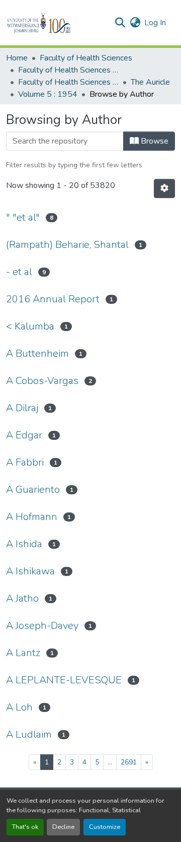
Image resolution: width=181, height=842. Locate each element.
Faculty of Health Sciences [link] (86, 57)
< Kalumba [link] (30, 326)
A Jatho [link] (22, 598)
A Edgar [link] (24, 435)
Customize (104, 826)
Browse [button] (153, 141)
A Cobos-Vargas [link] (42, 380)
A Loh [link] (19, 707)
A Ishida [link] (24, 544)
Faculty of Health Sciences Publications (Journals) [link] (68, 70)
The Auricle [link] (150, 82)
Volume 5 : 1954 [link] (47, 94)
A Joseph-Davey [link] (42, 625)
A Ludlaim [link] (29, 734)
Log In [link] (155, 22)
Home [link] (17, 57)
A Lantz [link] (23, 653)
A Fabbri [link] (25, 462)
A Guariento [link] (33, 489)
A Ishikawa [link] (30, 571)
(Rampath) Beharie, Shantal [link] (67, 244)
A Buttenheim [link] (37, 353)
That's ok (25, 826)
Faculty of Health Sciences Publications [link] (68, 82)
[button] (56, 22)
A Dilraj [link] (22, 408)
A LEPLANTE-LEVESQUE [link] (64, 680)
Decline (63, 826)
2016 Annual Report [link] (53, 299)
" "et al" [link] (23, 217)
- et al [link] (19, 272)
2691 (129, 762)
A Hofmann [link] (31, 517)
